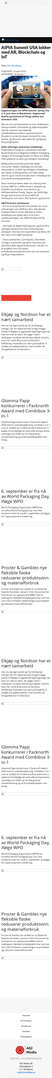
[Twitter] (29, 1003)
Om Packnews (26, 1021)
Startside (26, 1016)
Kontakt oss (26, 1026)
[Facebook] (23, 1003)
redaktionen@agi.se (26, 1072)
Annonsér (26, 1031)
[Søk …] (48, 40)
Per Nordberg (14, 65)
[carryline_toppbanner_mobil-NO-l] (26, 3)
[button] (43, 40)
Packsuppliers (26, 1037)
